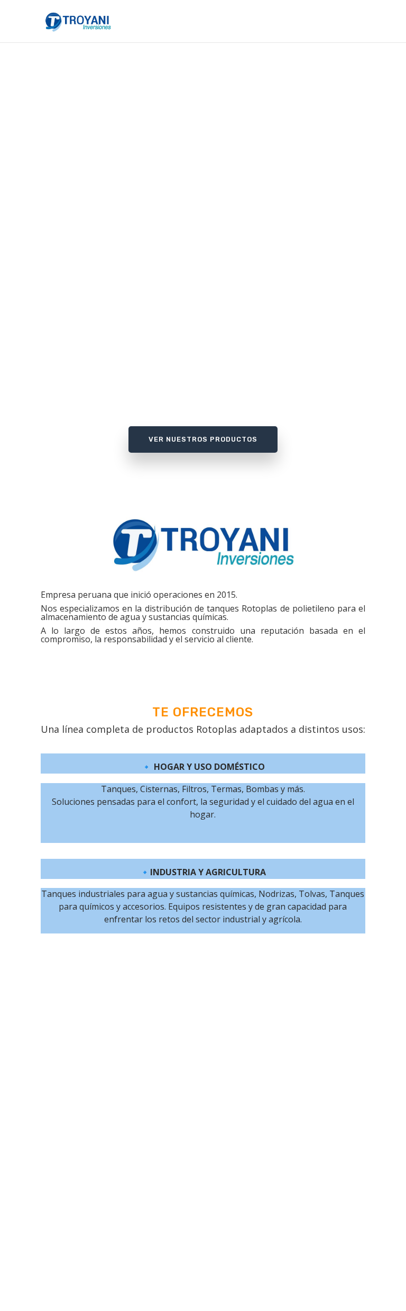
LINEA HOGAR (197, 1092)
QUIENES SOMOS (197, 1073)
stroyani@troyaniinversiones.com (203, 1177)
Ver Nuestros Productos (203, 439)
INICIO (197, 1054)
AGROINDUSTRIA (197, 1111)
